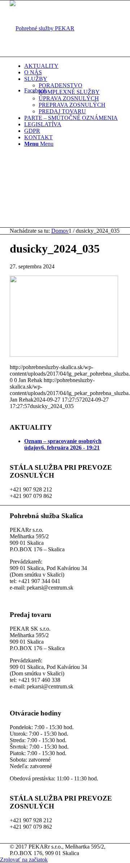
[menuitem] (72, 66)
